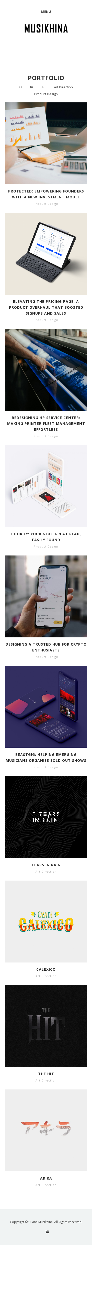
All (43, 87)
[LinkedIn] (47, 1231)
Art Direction (63, 87)
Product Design (46, 94)
